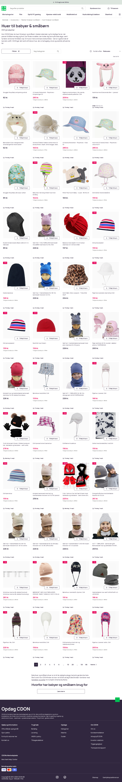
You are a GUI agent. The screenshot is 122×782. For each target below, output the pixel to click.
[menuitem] (8, 14)
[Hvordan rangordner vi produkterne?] (90, 51)
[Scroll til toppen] (117, 699)
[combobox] (46, 8)
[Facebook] (65, 777)
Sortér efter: (97, 51)
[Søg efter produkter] (82, 8)
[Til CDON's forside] (4, 8)
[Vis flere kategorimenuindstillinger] (119, 14)
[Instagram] (57, 777)
